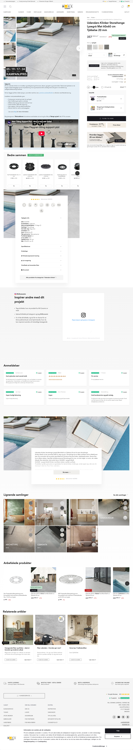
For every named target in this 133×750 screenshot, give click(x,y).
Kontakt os (125, 724)
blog (15, 111)
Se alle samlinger (120, 495)
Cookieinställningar (98, 746)
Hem (88, 17)
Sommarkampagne (10, 1)
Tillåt (117, 731)
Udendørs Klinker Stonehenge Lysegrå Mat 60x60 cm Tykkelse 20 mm (104, 19)
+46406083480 (125, 722)
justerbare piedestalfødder (46, 92)
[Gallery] (48, 48)
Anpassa (117, 736)
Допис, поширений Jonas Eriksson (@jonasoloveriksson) (83, 338)
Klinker (93, 17)
